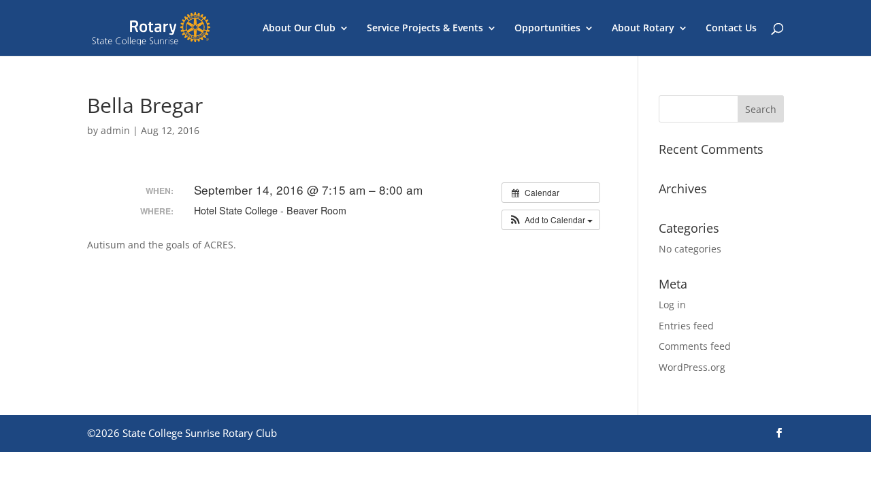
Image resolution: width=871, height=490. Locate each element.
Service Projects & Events (425, 28)
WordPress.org (692, 367)
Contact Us (731, 28)
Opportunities (547, 28)
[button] (550, 219)
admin (115, 130)
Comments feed (695, 346)
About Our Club (299, 28)
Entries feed (686, 325)
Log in (672, 304)
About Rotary (643, 28)
